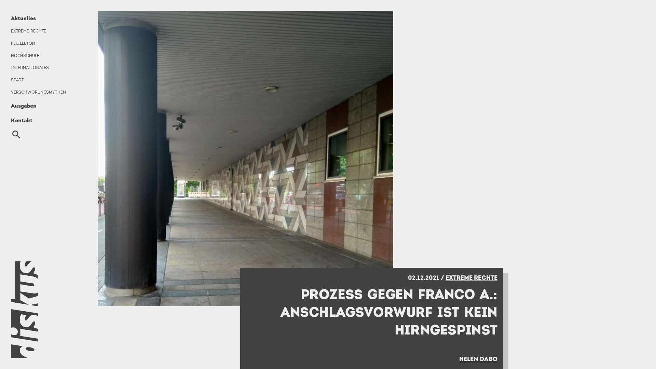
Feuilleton (23, 43)
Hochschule (25, 55)
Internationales (30, 67)
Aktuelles (23, 18)
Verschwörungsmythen (38, 92)
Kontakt (21, 120)
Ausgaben (24, 105)
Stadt (17, 80)
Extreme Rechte (28, 31)
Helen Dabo (478, 359)
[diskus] (43, 309)
